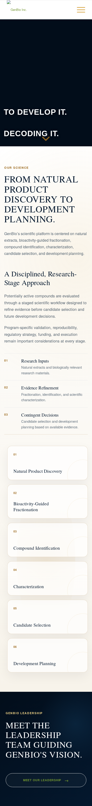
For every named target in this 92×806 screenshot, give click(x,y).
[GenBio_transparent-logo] (38, 9)
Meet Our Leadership (46, 780)
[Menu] (78, 9)
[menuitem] (78, 9)
